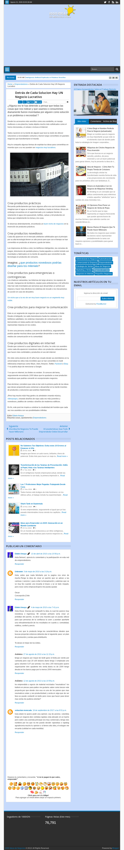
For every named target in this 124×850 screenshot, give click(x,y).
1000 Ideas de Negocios (15, 848)
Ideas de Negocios (102, 266)
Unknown (19, 572)
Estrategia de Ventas (84, 266)
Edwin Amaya (18, 416)
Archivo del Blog (110, 121)
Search (116, 69)
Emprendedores (39, 418)
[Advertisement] (62, 42)
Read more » (62, 456)
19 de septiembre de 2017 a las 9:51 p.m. (50, 710)
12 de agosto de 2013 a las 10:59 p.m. (39, 681)
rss (113, 2)
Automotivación (105, 259)
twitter (105, 2)
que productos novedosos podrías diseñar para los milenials (34, 264)
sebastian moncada (23, 710)
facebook (109, 2)
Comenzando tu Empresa (86, 263)
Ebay (66, 364)
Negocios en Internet (84, 274)
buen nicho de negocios (54, 224)
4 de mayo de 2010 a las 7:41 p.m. (45, 607)
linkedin (117, 2)
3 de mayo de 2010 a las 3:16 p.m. (38, 572)
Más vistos (82, 121)
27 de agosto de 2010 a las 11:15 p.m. (39, 654)
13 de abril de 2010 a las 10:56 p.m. (45, 554)
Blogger (115, 848)
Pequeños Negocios (103, 274)
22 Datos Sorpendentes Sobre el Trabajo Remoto (95, 89)
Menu (7, 2)
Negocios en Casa (101, 270)
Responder (19, 564)
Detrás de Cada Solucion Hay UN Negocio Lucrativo (39, 95)
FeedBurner (101, 304)
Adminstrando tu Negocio (86, 259)
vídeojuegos (13, 399)
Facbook (58, 364)
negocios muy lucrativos (45, 147)
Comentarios (96, 121)
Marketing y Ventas (84, 270)
